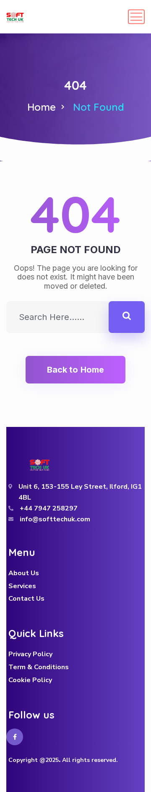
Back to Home (75, 370)
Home (41, 107)
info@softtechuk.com (55, 519)
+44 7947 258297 (49, 508)
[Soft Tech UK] (15, 16)
